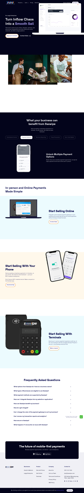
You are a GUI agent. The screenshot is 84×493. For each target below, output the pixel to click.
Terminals (38, 476)
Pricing (31, 2)
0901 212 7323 (68, 470)
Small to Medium (28, 470)
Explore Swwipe (66, 2)
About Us (51, 470)
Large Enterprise (28, 473)
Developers (37, 2)
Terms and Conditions (54, 476)
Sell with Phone (40, 470)
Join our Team (52, 473)
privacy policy (60, 490)
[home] (10, 2)
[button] (20, 2)
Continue (69, 490)
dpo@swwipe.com (69, 473)
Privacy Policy (52, 479)
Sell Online (39, 473)
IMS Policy (51, 482)
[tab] (12, 137)
